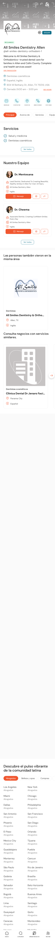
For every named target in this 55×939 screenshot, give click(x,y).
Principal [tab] (10, 115)
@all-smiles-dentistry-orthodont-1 (23, 51)
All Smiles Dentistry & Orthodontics (29, 315)
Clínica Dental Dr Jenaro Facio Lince (29, 393)
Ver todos (27, 149)
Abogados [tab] (11, 778)
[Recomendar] (39, 32)
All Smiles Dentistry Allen (20, 187)
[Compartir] (41, 3)
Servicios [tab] (39, 115)
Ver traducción (10, 70)
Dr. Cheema (22, 209)
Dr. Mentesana (24, 174)
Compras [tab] (44, 778)
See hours (47, 90)
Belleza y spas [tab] (28, 778)
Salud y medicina (18, 135)
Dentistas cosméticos (20, 140)
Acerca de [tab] (25, 115)
